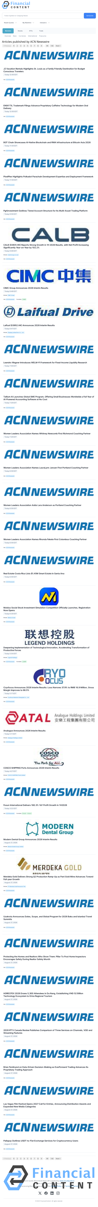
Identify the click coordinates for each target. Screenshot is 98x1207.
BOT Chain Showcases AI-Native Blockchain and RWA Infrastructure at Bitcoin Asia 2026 (47, 142)
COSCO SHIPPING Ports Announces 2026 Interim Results (31, 768)
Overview (8, 36)
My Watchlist (27, 23)
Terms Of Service (72, 1186)
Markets (8, 31)
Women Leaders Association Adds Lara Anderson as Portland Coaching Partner (42, 505)
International (32, 36)
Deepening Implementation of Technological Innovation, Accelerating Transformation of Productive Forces (46, 648)
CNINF (24, 299)
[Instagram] (58, 1193)
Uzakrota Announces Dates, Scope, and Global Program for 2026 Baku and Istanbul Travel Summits (47, 917)
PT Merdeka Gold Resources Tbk (16, 886)
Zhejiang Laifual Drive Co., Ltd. (16, 332)
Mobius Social (11, 617)
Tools (41, 31)
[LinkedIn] (52, 1193)
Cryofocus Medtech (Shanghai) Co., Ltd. (18, 697)
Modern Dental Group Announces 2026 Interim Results (30, 839)
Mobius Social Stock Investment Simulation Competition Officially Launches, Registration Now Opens (46, 609)
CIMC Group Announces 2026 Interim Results (25, 288)
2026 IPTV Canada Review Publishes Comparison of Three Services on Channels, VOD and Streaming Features (47, 1031)
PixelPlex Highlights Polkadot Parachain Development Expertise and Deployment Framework (48, 176)
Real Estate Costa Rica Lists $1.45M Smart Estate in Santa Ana (33, 573)
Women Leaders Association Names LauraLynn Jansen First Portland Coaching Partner (45, 467)
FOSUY (29, 813)
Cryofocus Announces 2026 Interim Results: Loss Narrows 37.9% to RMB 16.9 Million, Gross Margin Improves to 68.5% (48, 688)
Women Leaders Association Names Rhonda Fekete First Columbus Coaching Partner (45, 539)
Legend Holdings (12, 657)
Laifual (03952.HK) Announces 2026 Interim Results (29, 325)
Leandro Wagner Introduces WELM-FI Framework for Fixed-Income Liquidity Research (45, 362)
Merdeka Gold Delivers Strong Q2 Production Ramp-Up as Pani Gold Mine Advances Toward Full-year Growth (48, 878)
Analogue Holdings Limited (15, 738)
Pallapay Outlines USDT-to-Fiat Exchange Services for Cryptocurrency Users (40, 1140)
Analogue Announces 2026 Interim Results (24, 730)
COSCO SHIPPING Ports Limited (16, 775)
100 (52, 46)
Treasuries (42, 36)
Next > (58, 46)
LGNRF (24, 661)
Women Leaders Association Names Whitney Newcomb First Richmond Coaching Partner (46, 433)
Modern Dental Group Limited (15, 846)
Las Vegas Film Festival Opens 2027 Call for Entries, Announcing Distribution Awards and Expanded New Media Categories (47, 1105)
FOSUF (24, 813)
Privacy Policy (56, 1186)
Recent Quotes (9, 23)
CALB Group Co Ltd (13, 255)
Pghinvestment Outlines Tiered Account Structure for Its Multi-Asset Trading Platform (45, 210)
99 (47, 46)
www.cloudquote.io (67, 1181)
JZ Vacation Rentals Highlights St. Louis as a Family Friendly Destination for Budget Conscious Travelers (44, 70)
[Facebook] (46, 1193)
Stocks (20, 31)
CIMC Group (11, 295)
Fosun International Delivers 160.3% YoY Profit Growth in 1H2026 (35, 805)
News (15, 36)
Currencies (22, 36)
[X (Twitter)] (40, 1193)
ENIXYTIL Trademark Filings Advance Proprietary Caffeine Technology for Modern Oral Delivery (45, 106)
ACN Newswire (10, 79)
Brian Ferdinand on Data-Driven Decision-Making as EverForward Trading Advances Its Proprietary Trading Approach (45, 1068)
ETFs (31, 31)
